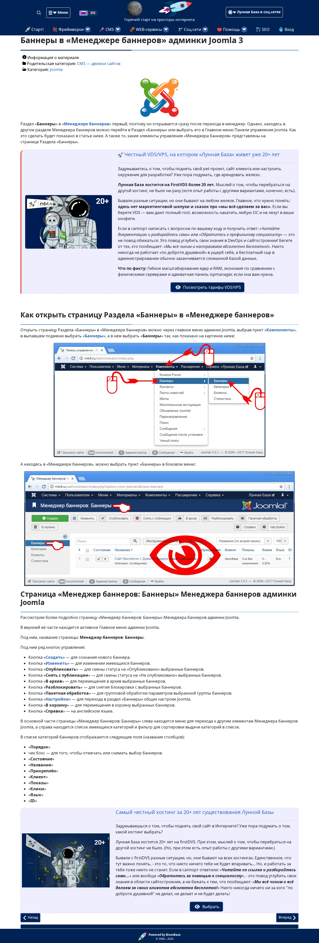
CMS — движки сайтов (98, 63)
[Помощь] (244, 29)
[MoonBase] (143, 936)
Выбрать (210, 906)
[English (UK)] (93, 12)
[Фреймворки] (88, 29)
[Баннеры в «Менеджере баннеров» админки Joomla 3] (159, 97)
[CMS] (118, 29)
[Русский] (83, 12)
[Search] (39, 12)
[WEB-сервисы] (166, 29)
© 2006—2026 (165, 937)
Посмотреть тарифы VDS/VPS (211, 287)
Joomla (56, 69)
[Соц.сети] (205, 29)
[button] (58, 12)
